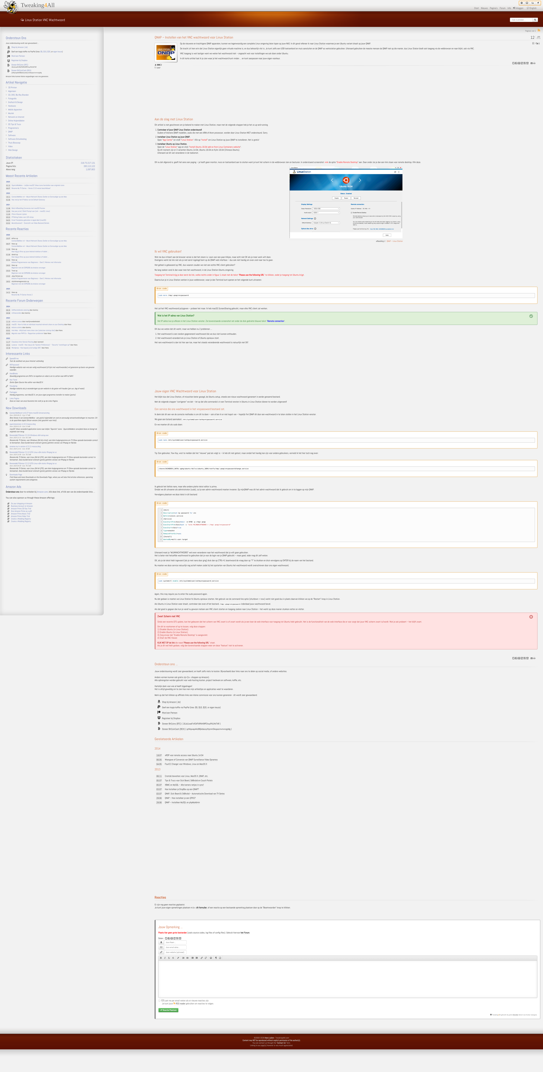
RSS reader (180, 1003)
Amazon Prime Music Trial (20, 513)
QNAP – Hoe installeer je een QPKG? (180, 798)
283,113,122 (89, 166)
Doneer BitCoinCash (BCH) (173, 729)
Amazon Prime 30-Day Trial (21, 508)
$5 (196, 707)
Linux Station (320, 43)
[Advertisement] (347, 92)
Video (10, 146)
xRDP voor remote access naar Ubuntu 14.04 (184, 755)
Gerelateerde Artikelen (169, 739)
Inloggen (519, 8)
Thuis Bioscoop (14, 143)
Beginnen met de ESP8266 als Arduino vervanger (28, 268)
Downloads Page (16, 474)
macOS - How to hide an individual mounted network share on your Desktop (38, 324)
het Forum (245, 932)
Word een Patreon (169, 712)
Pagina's (493, 8)
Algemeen (12, 91)
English (532, 8)
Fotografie (12, 98)
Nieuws (484, 8)
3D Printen (12, 87)
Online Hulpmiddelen (16, 120)
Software (12, 135)
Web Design (13, 150)
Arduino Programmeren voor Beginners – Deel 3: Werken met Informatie (36, 262)
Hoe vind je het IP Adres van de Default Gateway (28, 200)
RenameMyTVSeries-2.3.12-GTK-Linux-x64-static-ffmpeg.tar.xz (33, 452)
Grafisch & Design (15, 102)
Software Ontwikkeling (17, 139)
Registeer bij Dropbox (171, 718)
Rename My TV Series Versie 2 (22, 295)
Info (509, 8)
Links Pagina (14, 398)
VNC (472, 48)
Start (476, 8)
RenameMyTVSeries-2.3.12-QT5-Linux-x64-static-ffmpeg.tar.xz (33, 463)
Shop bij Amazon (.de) (171, 702)
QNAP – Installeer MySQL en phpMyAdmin (182, 802)
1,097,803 (90, 169)
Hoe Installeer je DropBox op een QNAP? (182, 789)
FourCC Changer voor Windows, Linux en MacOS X (186, 764)
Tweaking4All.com (282, 1038)
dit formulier (201, 907)
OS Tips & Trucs (14, 124)
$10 (200, 707)
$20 (204, 707)
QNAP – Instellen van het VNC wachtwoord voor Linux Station (194, 37)
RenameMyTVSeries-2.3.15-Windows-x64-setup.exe (29, 435)
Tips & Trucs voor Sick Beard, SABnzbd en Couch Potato (189, 780)
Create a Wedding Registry (21, 519)
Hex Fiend (13, 380)
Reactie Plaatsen (169, 1010)
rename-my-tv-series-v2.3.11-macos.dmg (25, 446)
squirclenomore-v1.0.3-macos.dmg (23, 424)
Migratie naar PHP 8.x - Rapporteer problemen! (28, 333)
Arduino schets (17, 327)
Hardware (12, 106)
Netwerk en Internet (16, 117)
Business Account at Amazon (22, 506)
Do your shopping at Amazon (21, 503)
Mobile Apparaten (15, 109)
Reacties (160, 897)
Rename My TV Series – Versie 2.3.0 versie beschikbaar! (31, 188)
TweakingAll (38, 5)
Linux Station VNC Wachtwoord (45, 19)
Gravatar (515, 1015)
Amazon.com (42, 491)
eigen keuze (215, 707)
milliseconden (16, 313)
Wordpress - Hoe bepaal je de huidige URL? (26, 348)
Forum (503, 8)
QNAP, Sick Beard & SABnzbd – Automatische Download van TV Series (195, 793)
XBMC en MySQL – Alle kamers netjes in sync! (184, 784)
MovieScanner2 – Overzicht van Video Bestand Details (30, 223)
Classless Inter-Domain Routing (23, 342)
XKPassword (14, 365)
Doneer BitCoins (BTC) (171, 723)
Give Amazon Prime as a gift (21, 511)
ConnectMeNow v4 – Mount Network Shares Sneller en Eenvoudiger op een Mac (39, 197)
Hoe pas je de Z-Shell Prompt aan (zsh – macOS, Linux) (31, 211)
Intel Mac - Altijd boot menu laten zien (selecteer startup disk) (33, 330)
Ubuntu (343, 43)
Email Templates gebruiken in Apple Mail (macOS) (29, 220)
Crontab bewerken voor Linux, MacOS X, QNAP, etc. (186, 776)
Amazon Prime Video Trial (20, 516)
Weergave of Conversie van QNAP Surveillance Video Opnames (191, 759)
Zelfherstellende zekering (20, 310)
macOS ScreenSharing (221, 308)
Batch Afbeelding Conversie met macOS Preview (28, 208)
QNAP (158, 68)
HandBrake (14, 373)
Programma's (13, 128)
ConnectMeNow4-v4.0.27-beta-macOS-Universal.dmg (29, 413)
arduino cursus (17, 321)
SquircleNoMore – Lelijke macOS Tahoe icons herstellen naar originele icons (38, 185)
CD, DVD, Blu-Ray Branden (18, 95)
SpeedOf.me (14, 358)
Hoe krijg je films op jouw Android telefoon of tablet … (30, 251)
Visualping (13, 386)
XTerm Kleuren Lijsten (19, 214)
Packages (13, 392)
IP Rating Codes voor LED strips (23, 217)
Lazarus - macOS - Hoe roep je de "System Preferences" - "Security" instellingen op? (41, 345)
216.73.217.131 (88, 163)
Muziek (11, 113)
